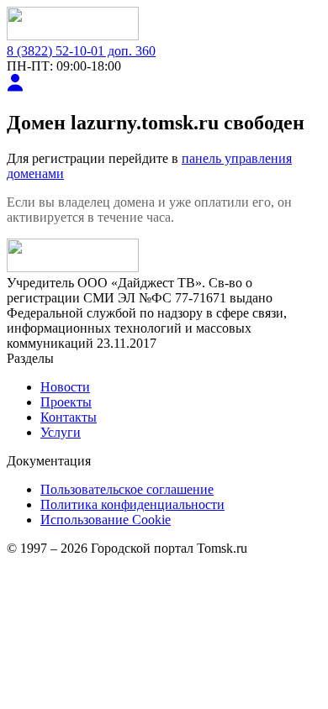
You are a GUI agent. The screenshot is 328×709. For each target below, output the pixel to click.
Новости (65, 387)
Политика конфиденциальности (132, 504)
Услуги (60, 432)
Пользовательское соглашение (127, 489)
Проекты (66, 402)
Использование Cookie (105, 519)
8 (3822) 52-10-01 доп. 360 (81, 51)
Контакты (68, 417)
